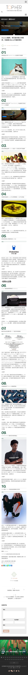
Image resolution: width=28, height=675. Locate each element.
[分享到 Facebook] (11, 565)
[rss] (19, 671)
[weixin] (12, 671)
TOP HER (9, 45)
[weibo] (9, 671)
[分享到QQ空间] (4, 565)
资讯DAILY (12, 19)
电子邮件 (16, 619)
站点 (4, 625)
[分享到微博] (2, 565)
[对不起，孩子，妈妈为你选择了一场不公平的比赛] (14, 647)
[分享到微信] (8, 565)
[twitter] (16, 671)
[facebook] (14, 671)
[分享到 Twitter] (9, 565)
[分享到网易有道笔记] (6, 565)
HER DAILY (4, 19)
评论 (4, 609)
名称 (4, 619)
